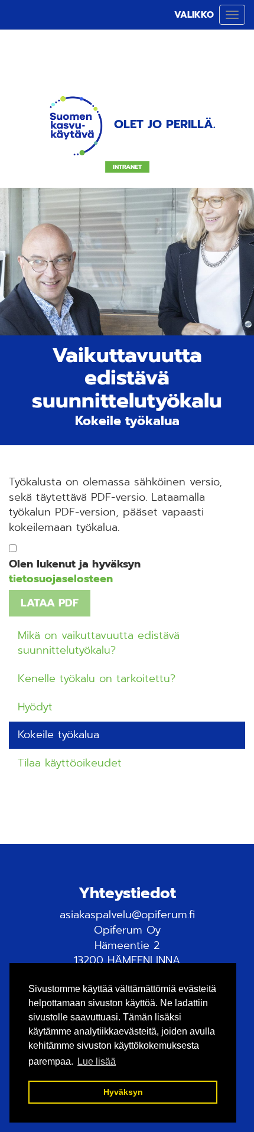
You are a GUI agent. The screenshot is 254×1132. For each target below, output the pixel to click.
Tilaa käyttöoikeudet (70, 763)
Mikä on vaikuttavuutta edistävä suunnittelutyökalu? (99, 643)
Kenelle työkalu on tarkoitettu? (96, 678)
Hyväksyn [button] (123, 1092)
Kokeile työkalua (58, 734)
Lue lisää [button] (96, 1061)
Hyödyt (35, 707)
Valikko (194, 14)
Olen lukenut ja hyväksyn (75, 572)
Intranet (127, 167)
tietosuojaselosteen (61, 578)
